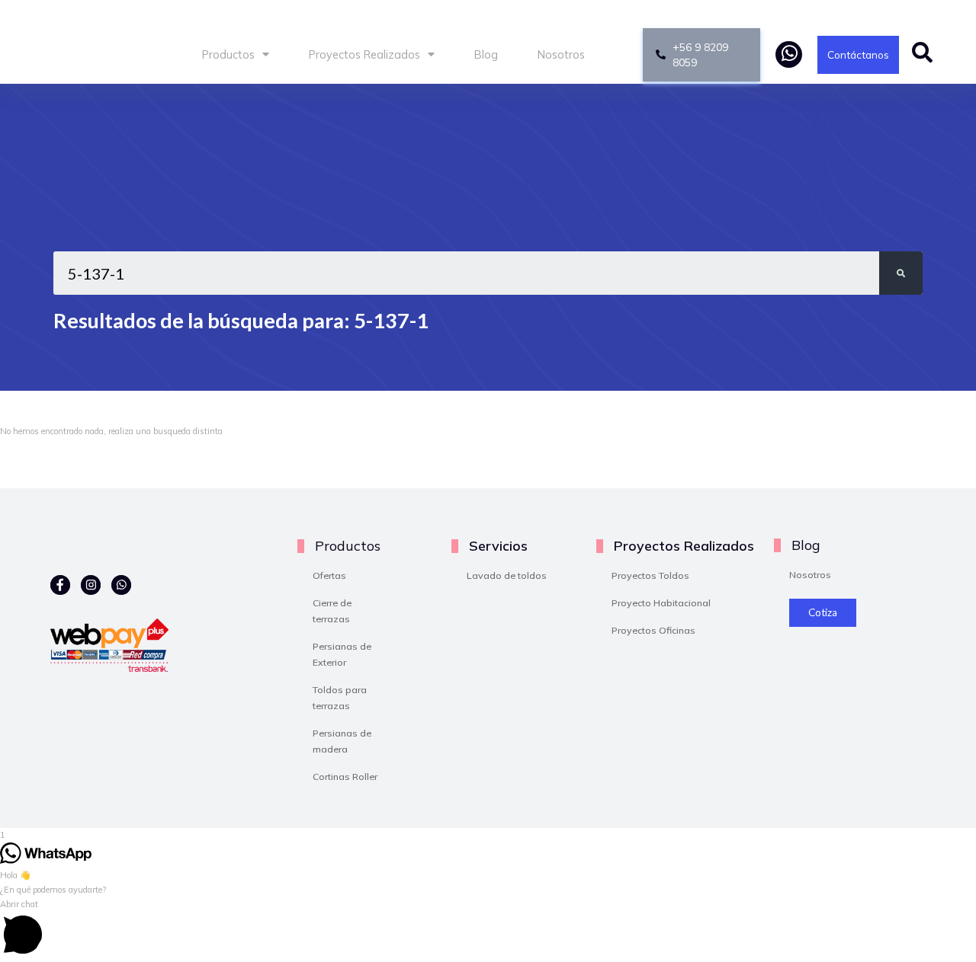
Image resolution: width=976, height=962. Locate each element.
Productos (228, 54)
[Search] (901, 273)
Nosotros (561, 54)
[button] (488, 929)
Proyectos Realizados (364, 54)
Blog (486, 54)
